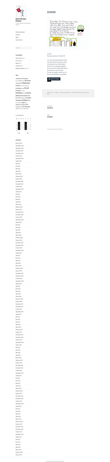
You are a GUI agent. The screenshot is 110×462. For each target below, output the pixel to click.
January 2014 (19, 424)
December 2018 (19, 273)
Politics (25, 100)
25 (19, 129)
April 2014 (18, 416)
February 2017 (19, 329)
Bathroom (17, 80)
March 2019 (18, 265)
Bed (20, 80)
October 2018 (19, 278)
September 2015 (20, 373)
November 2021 (19, 184)
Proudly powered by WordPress (55, 129)
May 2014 (18, 414)
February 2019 (19, 268)
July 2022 (18, 163)
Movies (21, 98)
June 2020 (18, 227)
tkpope (57, 92)
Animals (18, 78)
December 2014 (19, 396)
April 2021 (18, 202)
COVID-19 (22, 85)
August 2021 (19, 191)
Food (26, 88)
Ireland (28, 93)
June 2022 (18, 166)
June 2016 (18, 350)
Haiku (17, 37)
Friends (18, 90)
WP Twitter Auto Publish (50, 461)
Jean (17, 95)
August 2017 (19, 314)
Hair (24, 90)
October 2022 (19, 156)
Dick (28, 85)
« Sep (19, 133)
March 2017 (18, 327)
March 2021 (18, 204)
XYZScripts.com (61, 461)
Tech (26, 104)
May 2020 (18, 230)
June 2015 (18, 380)
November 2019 (19, 245)
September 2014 (20, 403)
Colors (18, 85)
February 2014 (19, 421)
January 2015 (19, 393)
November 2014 (19, 398)
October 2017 (19, 309)
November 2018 (19, 276)
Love (17, 98)
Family (22, 88)
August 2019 (19, 253)
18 (19, 127)
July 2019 (18, 255)
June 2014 (18, 411)
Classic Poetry (19, 40)
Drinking (18, 88)
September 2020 (20, 219)
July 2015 (18, 378)
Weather (27, 107)
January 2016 (19, 363)
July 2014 (18, 409)
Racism (17, 102)
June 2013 (18, 442)
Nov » (28, 133)
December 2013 (19, 426)
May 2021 (18, 199)
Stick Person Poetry (21, 20)
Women (22, 108)
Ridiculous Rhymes (20, 32)
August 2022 (19, 161)
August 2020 (19, 222)
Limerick (18, 34)
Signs (23, 102)
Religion (19, 102)
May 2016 (18, 352)
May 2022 (18, 168)
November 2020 (19, 214)
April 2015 (18, 386)
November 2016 (19, 337)
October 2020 (19, 217)
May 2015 (18, 383)
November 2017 (19, 306)
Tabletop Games (20, 104)
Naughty (28, 98)
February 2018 (19, 299)
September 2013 (20, 434)
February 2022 (19, 176)
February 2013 (19, 452)
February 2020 (19, 237)
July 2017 (18, 317)
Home (24, 93)
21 (25, 127)
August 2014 (19, 406)
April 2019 (18, 263)
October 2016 (19, 340)
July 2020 (18, 225)
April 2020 (18, 232)
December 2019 (19, 242)
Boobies (22, 80)
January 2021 (19, 209)
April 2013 (18, 447)
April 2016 (18, 355)
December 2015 (19, 365)
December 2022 (19, 150)
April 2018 (18, 294)
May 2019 (18, 260)
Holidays (19, 93)
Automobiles (24, 78)
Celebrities (25, 83)
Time (21, 106)
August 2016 (19, 345)
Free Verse (18, 60)
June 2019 (18, 258)
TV (23, 107)
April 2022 (18, 171)
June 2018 (18, 288)
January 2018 (19, 301)
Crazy (26, 85)
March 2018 (18, 296)
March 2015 (18, 388)
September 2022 (20, 158)
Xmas (27, 108)
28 (25, 129)
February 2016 (19, 360)
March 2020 (18, 235)
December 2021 (19, 181)
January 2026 (19, 143)
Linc (28, 96)
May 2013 (18, 444)
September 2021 (20, 189)
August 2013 (19, 437)
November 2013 (19, 429)
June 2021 (18, 196)
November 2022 (19, 153)
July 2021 (18, 194)
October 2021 (19, 186)
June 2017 (18, 319)
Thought (18, 107)
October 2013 (19, 431)
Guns (22, 90)
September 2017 (20, 311)
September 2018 (20, 281)
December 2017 (19, 304)
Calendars (18, 83)
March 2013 (18, 449)
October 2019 (19, 248)
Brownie (28, 81)
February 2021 (19, 207)
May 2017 (18, 322)
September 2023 (20, 148)
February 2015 (19, 391)
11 (19, 125)
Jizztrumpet (23, 96)
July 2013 (18, 439)
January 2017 (19, 332)
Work (24, 108)
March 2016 (18, 357)
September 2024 (20, 145)
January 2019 (19, 271)
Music (24, 98)
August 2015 (19, 375)
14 (25, 125)
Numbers (19, 100)
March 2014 (18, 419)
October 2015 (19, 370)
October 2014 (19, 401)
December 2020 (19, 212)
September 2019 (20, 250)
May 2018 (18, 291)
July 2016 (18, 347)
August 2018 (19, 283)
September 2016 (20, 342)
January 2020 (19, 240)
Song (26, 102)
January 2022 (19, 179)
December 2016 (19, 334)
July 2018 (18, 286)
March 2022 (18, 173)
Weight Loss (18, 108)
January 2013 (19, 454)
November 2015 (19, 368)
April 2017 (18, 324)
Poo (30, 100)
